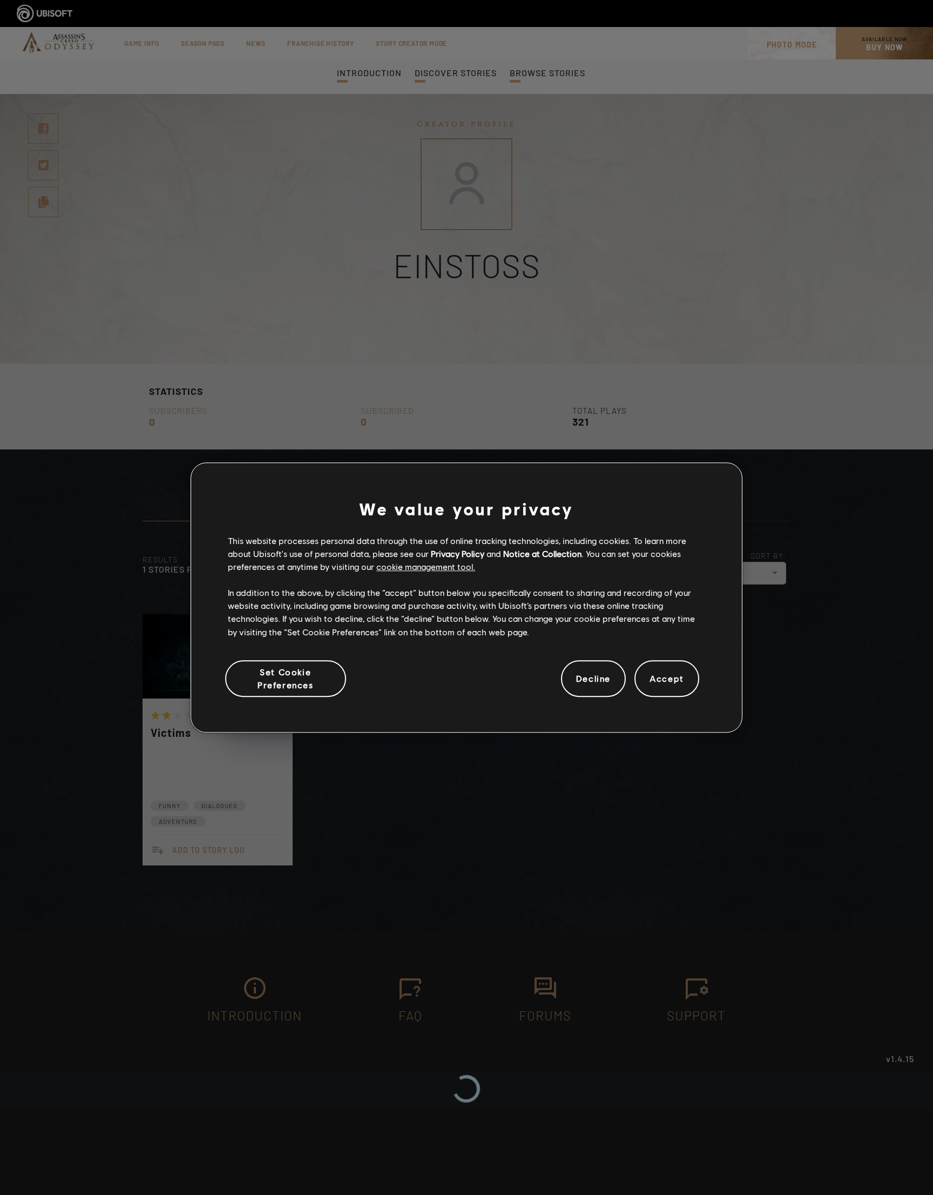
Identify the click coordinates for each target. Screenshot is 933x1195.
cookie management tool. (425, 567)
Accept (667, 679)
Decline (593, 679)
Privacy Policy (457, 553)
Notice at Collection (542, 553)
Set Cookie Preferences (286, 678)
